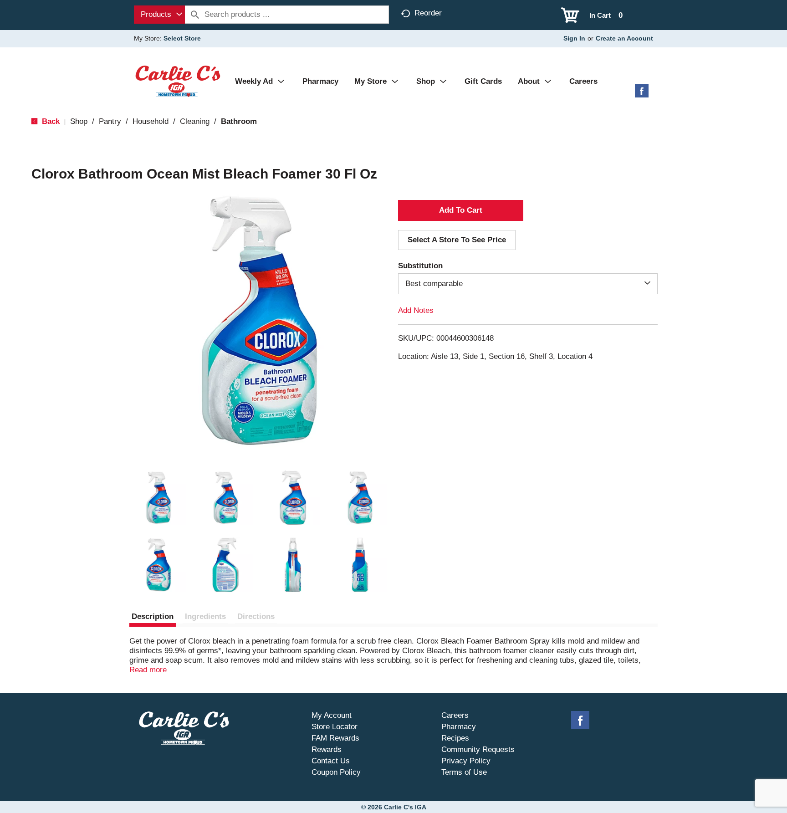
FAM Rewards (335, 738)
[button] (158, 498)
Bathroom (239, 121)
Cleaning (195, 121)
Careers (455, 715)
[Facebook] (642, 94)
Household (151, 121)
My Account (332, 715)
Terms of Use (464, 772)
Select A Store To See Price (457, 239)
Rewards (327, 749)
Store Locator (335, 726)
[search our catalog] (195, 14)
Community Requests (478, 749)
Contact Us (331, 761)
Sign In (574, 38)
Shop (78, 121)
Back (50, 121)
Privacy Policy (466, 761)
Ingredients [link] (205, 616)
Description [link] (153, 616)
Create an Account (624, 38)
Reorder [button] (428, 13)
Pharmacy (458, 726)
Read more (148, 669)
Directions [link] (256, 616)
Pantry (110, 121)
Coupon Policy (336, 772)
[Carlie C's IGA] (178, 81)
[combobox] (159, 14)
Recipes (455, 738)
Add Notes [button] (416, 310)
